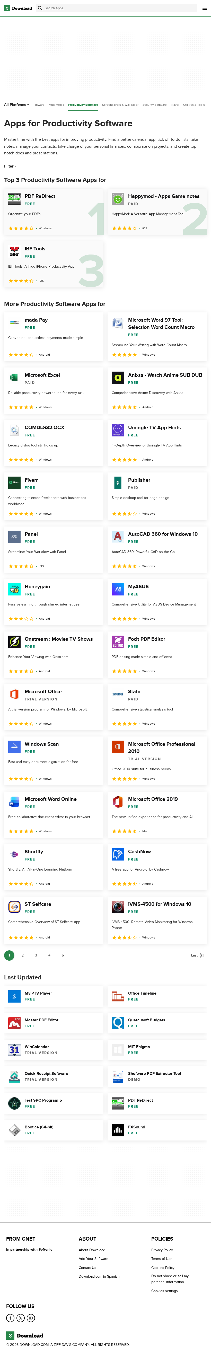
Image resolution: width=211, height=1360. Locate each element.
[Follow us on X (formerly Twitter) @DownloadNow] (20, 1318)
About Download (92, 1250)
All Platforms (15, 104)
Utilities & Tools (194, 105)
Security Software (155, 105)
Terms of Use (161, 1259)
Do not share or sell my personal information (170, 1279)
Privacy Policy (162, 1250)
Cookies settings (164, 1290)
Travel (175, 105)
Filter (9, 166)
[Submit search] (40, 8)
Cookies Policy (162, 1267)
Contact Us (87, 1267)
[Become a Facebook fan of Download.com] (10, 1318)
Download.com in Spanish (99, 1276)
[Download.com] (18, 8)
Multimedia (56, 105)
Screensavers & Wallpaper (120, 105)
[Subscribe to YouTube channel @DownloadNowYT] (31, 1318)
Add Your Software (93, 1259)
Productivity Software (83, 105)
